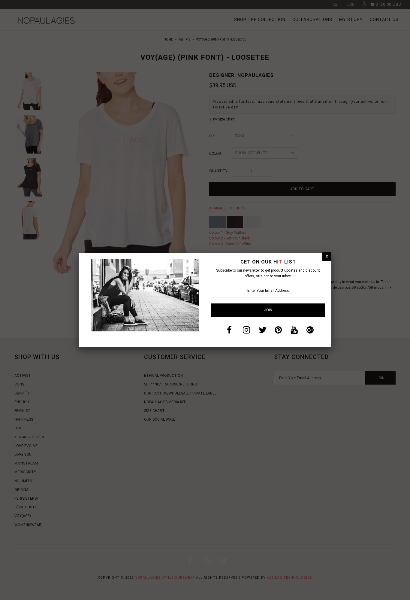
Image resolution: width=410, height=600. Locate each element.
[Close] (326, 256)
